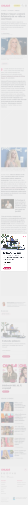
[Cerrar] (24, 236)
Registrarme (7, 268)
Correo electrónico (7, 262)
